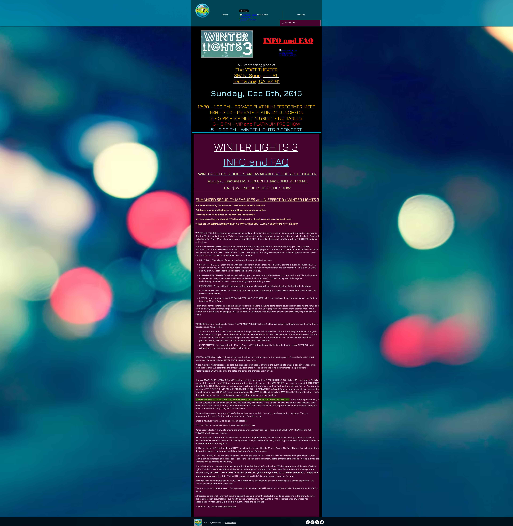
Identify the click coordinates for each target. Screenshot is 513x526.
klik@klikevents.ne (226, 506)
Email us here (230, 523)
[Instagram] (308, 522)
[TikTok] (312, 522)
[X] (317, 522)
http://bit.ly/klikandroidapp (260, 476)
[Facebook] (322, 522)
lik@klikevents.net (218, 386)
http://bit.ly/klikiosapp (233, 476)
